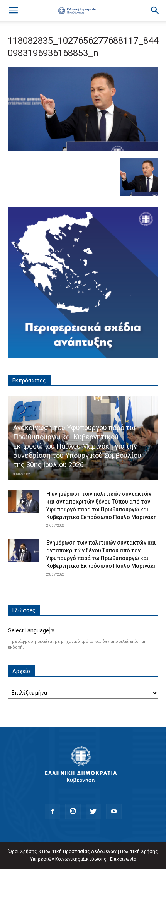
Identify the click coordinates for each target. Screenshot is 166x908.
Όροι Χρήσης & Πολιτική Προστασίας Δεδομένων (62, 851)
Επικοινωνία (123, 859)
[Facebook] (52, 811)
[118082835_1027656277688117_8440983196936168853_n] (83, 149)
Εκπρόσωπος (29, 380)
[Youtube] (114, 811)
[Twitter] (93, 811)
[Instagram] (73, 811)
